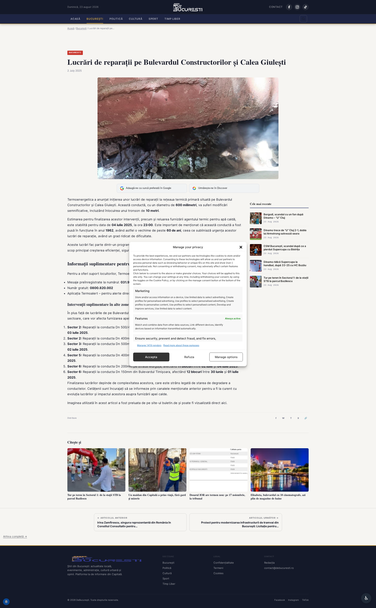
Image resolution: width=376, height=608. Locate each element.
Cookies (218, 573)
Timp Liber (172, 18)
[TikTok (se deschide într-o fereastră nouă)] (305, 7)
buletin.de (169, 403)
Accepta (151, 357)
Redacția (269, 562)
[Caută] (303, 18)
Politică (116, 18)
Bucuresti (75, 53)
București (95, 18)
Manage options (226, 357)
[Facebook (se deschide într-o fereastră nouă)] (289, 7)
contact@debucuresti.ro (279, 567)
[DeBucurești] (111, 558)
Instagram (293, 599)
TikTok (305, 599)
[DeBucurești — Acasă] (188, 7)
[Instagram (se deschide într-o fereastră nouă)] (297, 7)
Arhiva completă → (15, 536)
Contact (276, 6)
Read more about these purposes (181, 345)
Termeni (218, 567)
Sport (153, 18)
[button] (241, 247)
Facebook (279, 599)
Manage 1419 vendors (149, 345)
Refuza (189, 357)
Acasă (75, 18)
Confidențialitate (223, 562)
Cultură (135, 18)
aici (223, 403)
